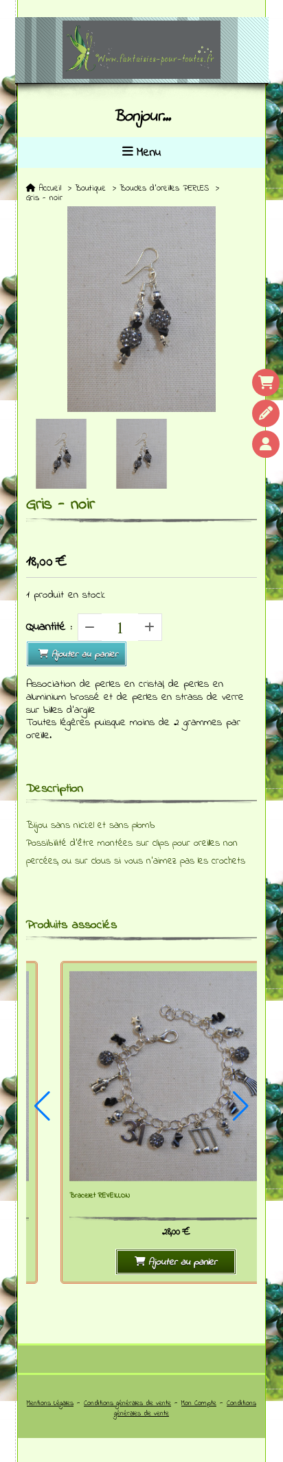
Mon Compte (198, 1403)
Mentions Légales (50, 1403)
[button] (42, 1106)
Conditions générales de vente (127, 1403)
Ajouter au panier (85, 654)
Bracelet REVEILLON (99, 1196)
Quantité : (49, 627)
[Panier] (266, 382)
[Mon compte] (266, 444)
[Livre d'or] (266, 413)
